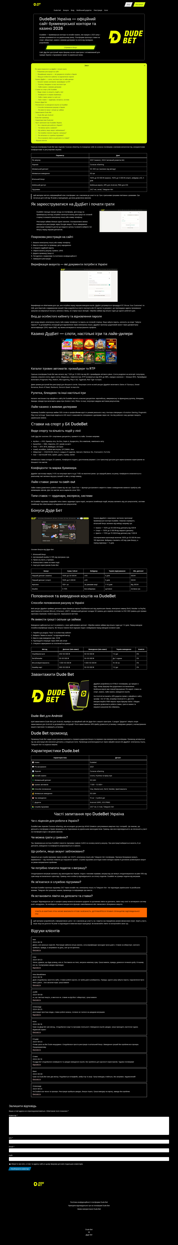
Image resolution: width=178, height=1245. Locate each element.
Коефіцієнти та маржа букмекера (49, 95)
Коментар (13, 1115)
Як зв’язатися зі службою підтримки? (51, 135)
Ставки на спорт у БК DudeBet (46, 89)
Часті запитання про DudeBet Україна (48, 123)
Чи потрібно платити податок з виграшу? (52, 133)
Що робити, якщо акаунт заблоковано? (51, 130)
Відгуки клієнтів (41, 140)
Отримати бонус (70, 47)
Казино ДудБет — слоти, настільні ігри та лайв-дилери (54, 79)
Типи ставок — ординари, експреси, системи (53, 100)
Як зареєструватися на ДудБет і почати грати (51, 69)
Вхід (128, 4)
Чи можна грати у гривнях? (47, 128)
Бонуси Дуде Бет (41, 102)
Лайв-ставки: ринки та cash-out (49, 97)
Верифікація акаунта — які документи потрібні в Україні (57, 74)
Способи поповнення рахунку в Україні (51, 107)
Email (11, 1147)
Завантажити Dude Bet (43, 112)
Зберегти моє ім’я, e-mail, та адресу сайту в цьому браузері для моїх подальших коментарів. (47, 1164)
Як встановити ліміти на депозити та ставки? (53, 138)
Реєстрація (139, 4)
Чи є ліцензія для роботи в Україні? (50, 125)
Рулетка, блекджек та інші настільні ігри (52, 84)
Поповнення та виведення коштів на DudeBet (51, 105)
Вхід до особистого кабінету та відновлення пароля (56, 77)
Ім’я (11, 1138)
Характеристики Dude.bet (44, 120)
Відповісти (37, 950)
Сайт (11, 1155)
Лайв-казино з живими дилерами (49, 87)
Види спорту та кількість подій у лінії (50, 92)
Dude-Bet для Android (45, 115)
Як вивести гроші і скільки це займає (51, 110)
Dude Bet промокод (42, 118)
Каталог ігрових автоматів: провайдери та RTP (54, 82)
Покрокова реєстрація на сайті (48, 72)
